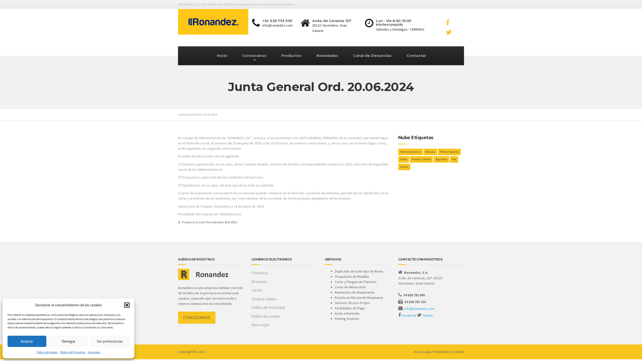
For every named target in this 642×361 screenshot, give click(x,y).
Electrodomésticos (410, 151)
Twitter (427, 315)
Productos (291, 55)
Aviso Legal (94, 352)
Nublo (403, 159)
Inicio (222, 55)
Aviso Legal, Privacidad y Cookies (439, 351)
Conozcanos (254, 55)
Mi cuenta (259, 281)
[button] (126, 305)
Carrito (257, 290)
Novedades (327, 55)
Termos (404, 166)
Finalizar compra (264, 299)
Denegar (68, 341)
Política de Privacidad (72, 352)
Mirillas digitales (449, 151)
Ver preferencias (110, 341)
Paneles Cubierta (421, 159)
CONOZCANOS (196, 317)
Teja (454, 159)
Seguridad (441, 159)
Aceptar (27, 341)
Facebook (409, 315)
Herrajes (430, 151)
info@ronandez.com (419, 308)
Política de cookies (47, 352)
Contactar (416, 55)
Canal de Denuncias (372, 55)
